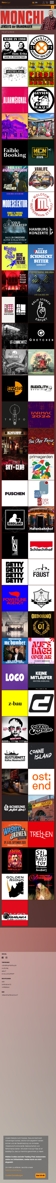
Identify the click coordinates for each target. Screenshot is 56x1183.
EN (36, 3)
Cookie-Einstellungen (14, 1175)
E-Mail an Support (8, 974)
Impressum (6, 987)
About (4, 971)
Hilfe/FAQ (5, 968)
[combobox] (26, 7)
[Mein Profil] (44, 2)
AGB (3, 982)
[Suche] (52, 7)
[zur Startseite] (6, 2)
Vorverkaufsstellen (9, 965)
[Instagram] (6, 957)
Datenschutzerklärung (13, 1170)
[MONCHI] (28, 19)
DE (33, 3)
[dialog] (25, 1158)
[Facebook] (3, 957)
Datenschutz (6, 984)
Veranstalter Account (10, 995)
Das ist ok (40, 1175)
